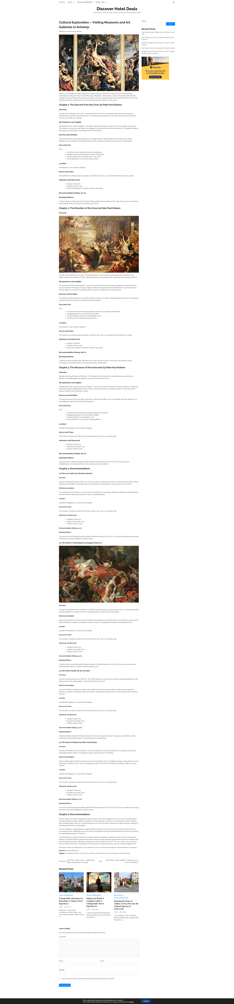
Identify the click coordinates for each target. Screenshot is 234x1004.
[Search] (173, 2)
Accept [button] (146, 1001)
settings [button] (131, 1002)
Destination (118, 895)
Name (61, 961)
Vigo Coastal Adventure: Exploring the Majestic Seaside (158, 48)
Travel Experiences (85, 2)
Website (61, 970)
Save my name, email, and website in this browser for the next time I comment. (88, 979)
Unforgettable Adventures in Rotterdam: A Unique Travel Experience (71, 901)
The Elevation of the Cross (73, 853)
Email (102, 961)
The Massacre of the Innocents (119, 853)
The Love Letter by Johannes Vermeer (96, 853)
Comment (63, 937)
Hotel (70, 2)
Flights (62, 2)
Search (144, 21)
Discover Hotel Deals (117, 8)
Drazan (79, 31)
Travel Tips (99, 2)
